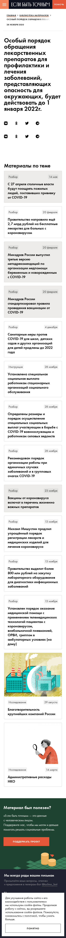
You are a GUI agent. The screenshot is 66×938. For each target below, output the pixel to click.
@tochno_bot (49, 884)
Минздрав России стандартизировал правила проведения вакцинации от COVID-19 (29, 306)
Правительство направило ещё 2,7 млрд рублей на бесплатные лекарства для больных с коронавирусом (33, 226)
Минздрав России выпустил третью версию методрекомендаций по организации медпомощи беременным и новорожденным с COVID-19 (32, 266)
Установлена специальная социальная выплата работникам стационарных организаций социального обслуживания (29, 383)
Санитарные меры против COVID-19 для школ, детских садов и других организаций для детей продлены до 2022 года (30, 343)
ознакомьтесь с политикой (21, 916)
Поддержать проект (26, 841)
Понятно (33, 928)
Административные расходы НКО (29, 779)
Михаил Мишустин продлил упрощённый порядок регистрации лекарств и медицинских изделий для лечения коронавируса (29, 538)
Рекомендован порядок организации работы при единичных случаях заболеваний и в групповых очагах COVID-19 (29, 467)
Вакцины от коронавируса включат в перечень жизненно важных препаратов (31, 502)
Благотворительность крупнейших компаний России (31, 711)
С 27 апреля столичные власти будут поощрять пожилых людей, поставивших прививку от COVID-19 (31, 191)
